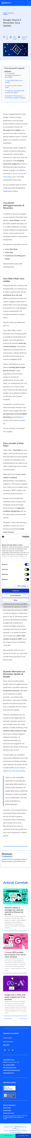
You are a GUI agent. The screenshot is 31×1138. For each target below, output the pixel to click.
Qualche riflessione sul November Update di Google (15, 97)
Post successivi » (24, 1018)
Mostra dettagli (21, 586)
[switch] (27, 569)
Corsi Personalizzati (8, 1041)
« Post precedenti (7, 1018)
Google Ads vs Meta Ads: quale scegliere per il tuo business (15, 997)
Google (15, 39)
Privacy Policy (7, 1108)
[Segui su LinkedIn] (12, 1050)
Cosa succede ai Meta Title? (13, 87)
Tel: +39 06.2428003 (9, 1065)
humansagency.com (8, 1073)
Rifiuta (15, 600)
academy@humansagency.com (11, 1070)
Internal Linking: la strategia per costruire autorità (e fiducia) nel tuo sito (14, 911)
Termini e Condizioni (8, 1113)
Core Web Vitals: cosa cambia (13, 81)
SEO (14, 37)
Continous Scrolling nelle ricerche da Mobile (14, 92)
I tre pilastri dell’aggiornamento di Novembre (13, 75)
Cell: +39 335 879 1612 (9, 1067)
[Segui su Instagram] (5, 1050)
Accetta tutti (15, 590)
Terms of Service (18, 1117)
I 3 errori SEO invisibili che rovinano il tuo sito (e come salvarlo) (15, 954)
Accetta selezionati (15, 595)
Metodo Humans (7, 1038)
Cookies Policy (7, 1110)
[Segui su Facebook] (9, 1050)
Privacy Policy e (9, 1117)
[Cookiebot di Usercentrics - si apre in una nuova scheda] (22, 537)
